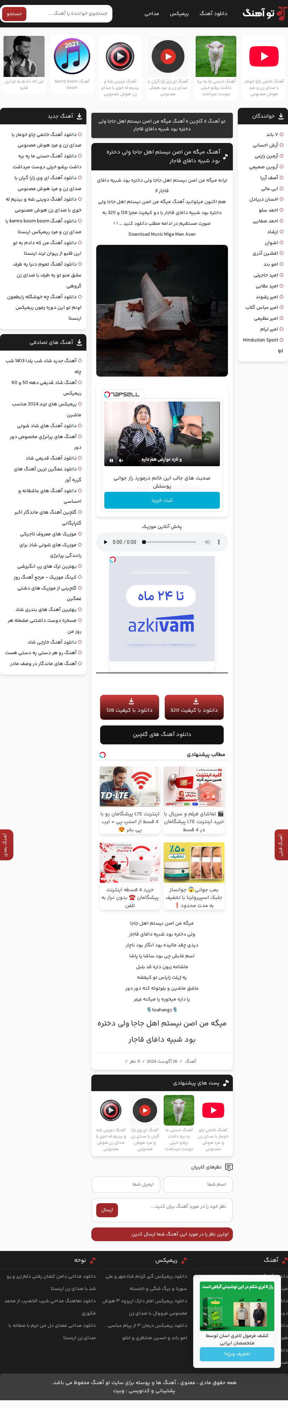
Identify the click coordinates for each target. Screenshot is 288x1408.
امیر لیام (269, 329)
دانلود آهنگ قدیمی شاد (51, 458)
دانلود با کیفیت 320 (194, 710)
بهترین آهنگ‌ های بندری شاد (46, 610)
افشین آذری (265, 254)
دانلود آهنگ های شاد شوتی (47, 426)
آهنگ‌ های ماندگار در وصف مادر (43, 664)
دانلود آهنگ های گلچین (162, 734)
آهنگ (190, 1061)
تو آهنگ (216, 121)
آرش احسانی (265, 145)
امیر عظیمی (266, 318)
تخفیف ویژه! (237, 1354)
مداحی (151, 14)
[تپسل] (107, 394)
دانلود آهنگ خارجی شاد (52, 642)
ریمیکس (179, 14)
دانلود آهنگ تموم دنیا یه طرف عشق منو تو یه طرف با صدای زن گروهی (47, 275)
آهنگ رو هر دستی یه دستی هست (41, 653)
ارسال (107, 1210)
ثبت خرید (162, 500)
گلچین (196, 121)
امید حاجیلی (266, 275)
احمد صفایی (265, 221)
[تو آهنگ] (261, 14)
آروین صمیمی (263, 167)
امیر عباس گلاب (262, 308)
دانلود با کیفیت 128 (129, 710)
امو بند (270, 264)
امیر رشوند (267, 297)
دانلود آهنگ (213, 14)
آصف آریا (269, 178)
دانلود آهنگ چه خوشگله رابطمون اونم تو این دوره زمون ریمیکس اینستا (44, 308)
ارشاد (272, 232)
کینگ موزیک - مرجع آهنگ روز (45, 577)
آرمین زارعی (266, 156)
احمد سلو (268, 210)
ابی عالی (269, 189)
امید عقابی (267, 286)
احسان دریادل (263, 199)
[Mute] (121, 460)
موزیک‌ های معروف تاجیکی (48, 534)
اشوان (271, 243)
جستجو (14, 14)
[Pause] (111, 460)
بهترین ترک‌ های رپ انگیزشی (47, 567)
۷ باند (272, 135)
